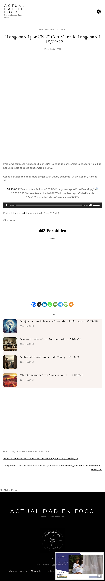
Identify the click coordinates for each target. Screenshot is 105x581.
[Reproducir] (6, 205)
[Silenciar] (90, 205)
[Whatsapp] (49, 304)
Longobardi (8, 452)
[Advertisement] (52, 85)
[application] (52, 205)
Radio (63, 30)
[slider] (96, 205)
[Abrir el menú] (30, 11)
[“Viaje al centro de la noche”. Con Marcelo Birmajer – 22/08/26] (10, 326)
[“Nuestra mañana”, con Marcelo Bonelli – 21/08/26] (10, 380)
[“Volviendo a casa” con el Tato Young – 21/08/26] (10, 362)
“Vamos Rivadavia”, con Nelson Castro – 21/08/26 (50, 339)
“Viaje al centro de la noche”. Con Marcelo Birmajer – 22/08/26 (59, 321)
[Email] (55, 304)
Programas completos (49, 30)
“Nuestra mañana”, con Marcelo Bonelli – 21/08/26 (51, 375)
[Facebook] (33, 304)
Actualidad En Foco (16, 9)
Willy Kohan (46, 452)
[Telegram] (60, 304)
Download (19, 213)
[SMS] (65, 304)
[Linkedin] (44, 304)
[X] (39, 304)
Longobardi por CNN (24, 452)
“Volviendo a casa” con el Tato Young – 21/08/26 (50, 357)
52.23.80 (12, 189)
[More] (71, 304)
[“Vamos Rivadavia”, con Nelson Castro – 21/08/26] (10, 344)
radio (37, 452)
